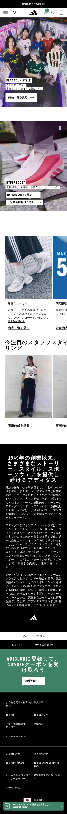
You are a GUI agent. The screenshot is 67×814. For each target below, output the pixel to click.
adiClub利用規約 (15, 763)
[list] (33, 284)
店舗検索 (38, 724)
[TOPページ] (33, 14)
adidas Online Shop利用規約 (46, 765)
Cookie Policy (13, 788)
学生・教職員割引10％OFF (15, 726)
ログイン (17, 645)
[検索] (53, 12)
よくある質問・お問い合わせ (19, 704)
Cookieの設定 (13, 754)
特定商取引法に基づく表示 (47, 777)
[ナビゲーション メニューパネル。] (5, 12)
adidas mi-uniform (16, 736)
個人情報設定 (41, 754)
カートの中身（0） (45, 645)
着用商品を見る (19, 425)
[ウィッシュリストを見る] (14, 12)
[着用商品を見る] (28, 393)
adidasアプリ (41, 715)
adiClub (10, 715)
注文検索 (38, 702)
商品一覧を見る (19, 328)
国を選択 (38, 800)
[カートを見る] (61, 12)
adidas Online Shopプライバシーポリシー (18, 777)
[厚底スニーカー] (28, 284)
